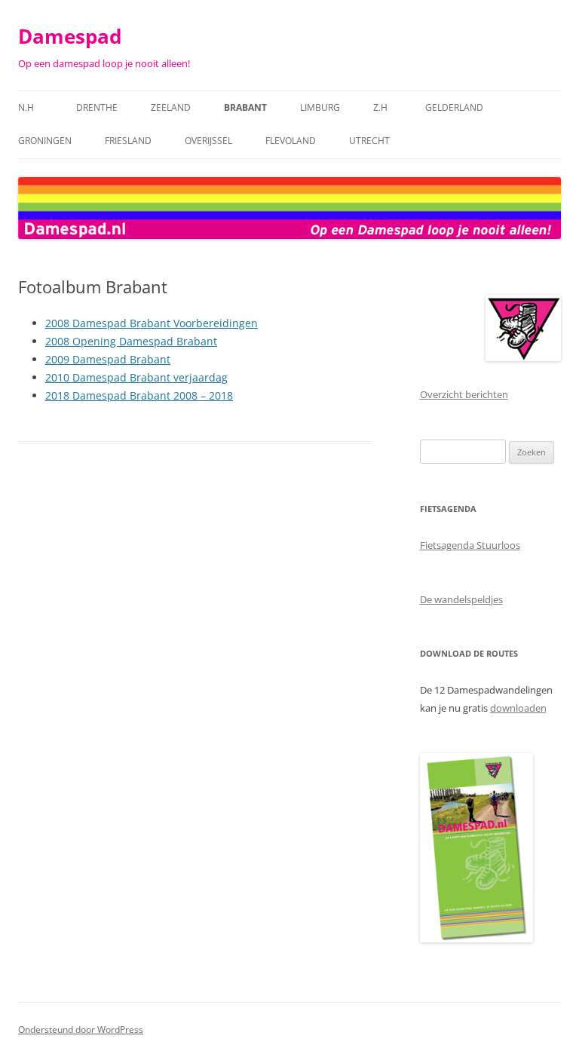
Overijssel (208, 140)
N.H (30, 107)
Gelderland (454, 107)
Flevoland (290, 140)
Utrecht (369, 140)
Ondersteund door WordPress (80, 1029)
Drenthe (97, 107)
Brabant (245, 107)
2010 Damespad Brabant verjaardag (136, 377)
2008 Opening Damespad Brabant (131, 341)
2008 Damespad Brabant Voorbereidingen (151, 323)
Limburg (320, 107)
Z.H (382, 107)
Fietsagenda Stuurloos (470, 545)
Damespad (69, 36)
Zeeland (171, 107)
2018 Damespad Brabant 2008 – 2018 (139, 395)
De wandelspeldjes (461, 599)
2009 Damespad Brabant (107, 359)
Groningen (45, 140)
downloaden (518, 708)
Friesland (128, 140)
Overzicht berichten (464, 394)
